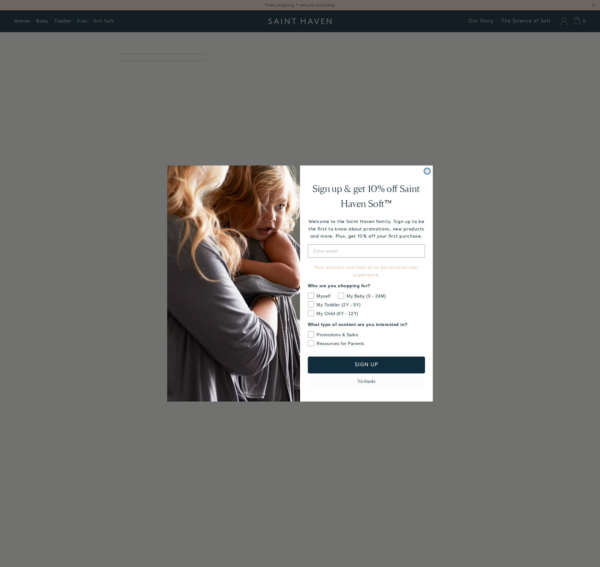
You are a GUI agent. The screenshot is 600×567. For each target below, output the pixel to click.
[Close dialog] (427, 171)
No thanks (366, 381)
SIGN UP (366, 364)
